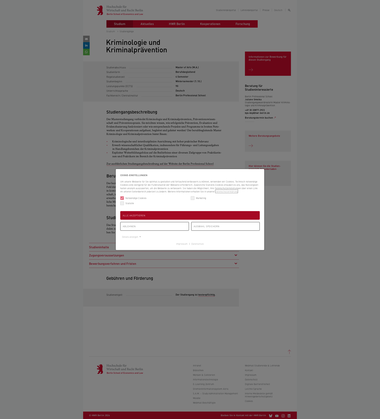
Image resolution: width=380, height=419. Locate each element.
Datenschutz (197, 243)
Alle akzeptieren (134, 215)
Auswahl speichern (206, 226)
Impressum (182, 243)
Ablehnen (129, 226)
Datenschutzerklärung (226, 191)
